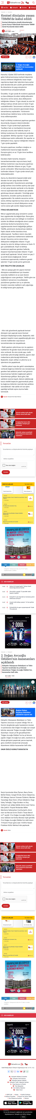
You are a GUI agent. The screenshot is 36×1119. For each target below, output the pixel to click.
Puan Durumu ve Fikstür (19, 1084)
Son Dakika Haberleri (19, 1088)
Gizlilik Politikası (25, 1094)
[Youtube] (21, 1071)
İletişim (27, 1098)
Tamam (23, 1116)
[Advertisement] (18, 309)
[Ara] (33, 2)
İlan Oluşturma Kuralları (15, 1098)
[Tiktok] (24, 1071)
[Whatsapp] (27, 1071)
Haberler (3, 12)
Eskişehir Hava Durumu (19, 1078)
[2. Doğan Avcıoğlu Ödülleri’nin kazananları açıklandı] (18, 689)
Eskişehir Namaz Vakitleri (19, 1080)
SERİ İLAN (9, 1094)
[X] (11, 1071)
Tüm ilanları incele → (29, 484)
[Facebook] (8, 1071)
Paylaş (6, 57)
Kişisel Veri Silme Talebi (25, 1096)
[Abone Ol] (33, 57)
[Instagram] (15, 1071)
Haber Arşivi (19, 1090)
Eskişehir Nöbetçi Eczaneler (19, 1076)
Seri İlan (5, 7)
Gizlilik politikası (15, 1117)
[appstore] (10, 1103)
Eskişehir (15, 7)
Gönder (5, 472)
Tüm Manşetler (19, 1086)
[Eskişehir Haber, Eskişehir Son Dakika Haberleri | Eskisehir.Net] (18, 2)
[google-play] (25, 1103)
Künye (16, 1094)
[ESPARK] (18, 631)
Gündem (24, 7)
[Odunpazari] (18, 543)
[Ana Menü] (2, 2)
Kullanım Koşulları (10, 1096)
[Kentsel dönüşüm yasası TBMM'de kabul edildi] (18, 44)
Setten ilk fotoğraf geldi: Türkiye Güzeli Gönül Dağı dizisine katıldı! (20, 587)
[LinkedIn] (18, 1071)
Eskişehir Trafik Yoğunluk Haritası (19, 1082)
